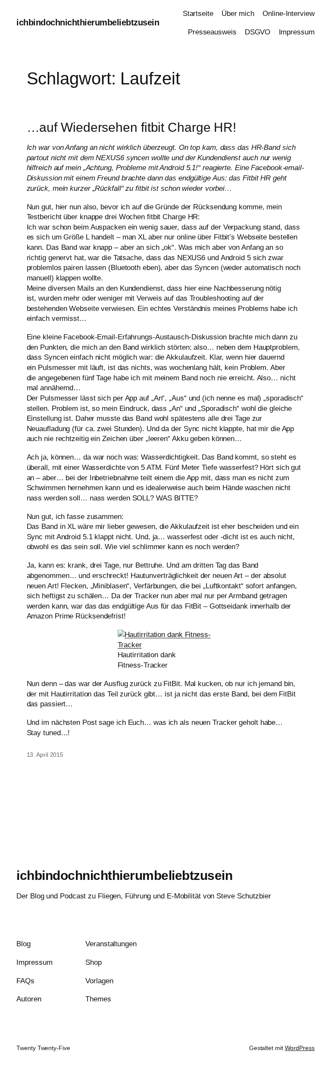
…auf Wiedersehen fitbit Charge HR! (132, 127)
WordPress (300, 1047)
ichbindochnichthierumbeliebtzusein (87, 22)
